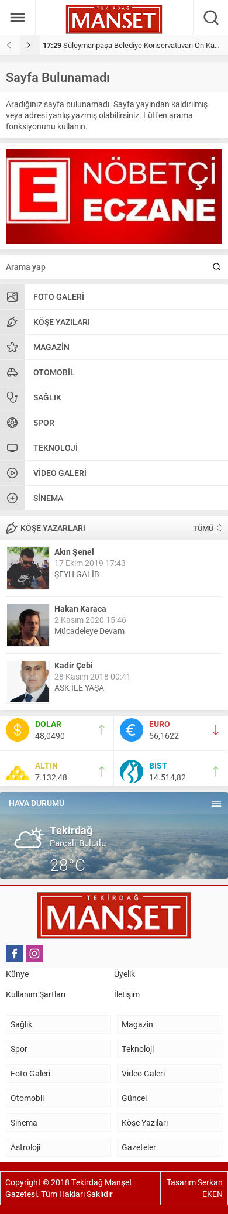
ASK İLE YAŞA (79, 687)
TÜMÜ (203, 528)
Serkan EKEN (210, 1188)
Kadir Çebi (73, 665)
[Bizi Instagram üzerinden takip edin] (34, 953)
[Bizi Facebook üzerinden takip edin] (14, 953)
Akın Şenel (74, 551)
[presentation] (10, 45)
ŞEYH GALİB (76, 573)
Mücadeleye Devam (89, 630)
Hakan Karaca (80, 608)
